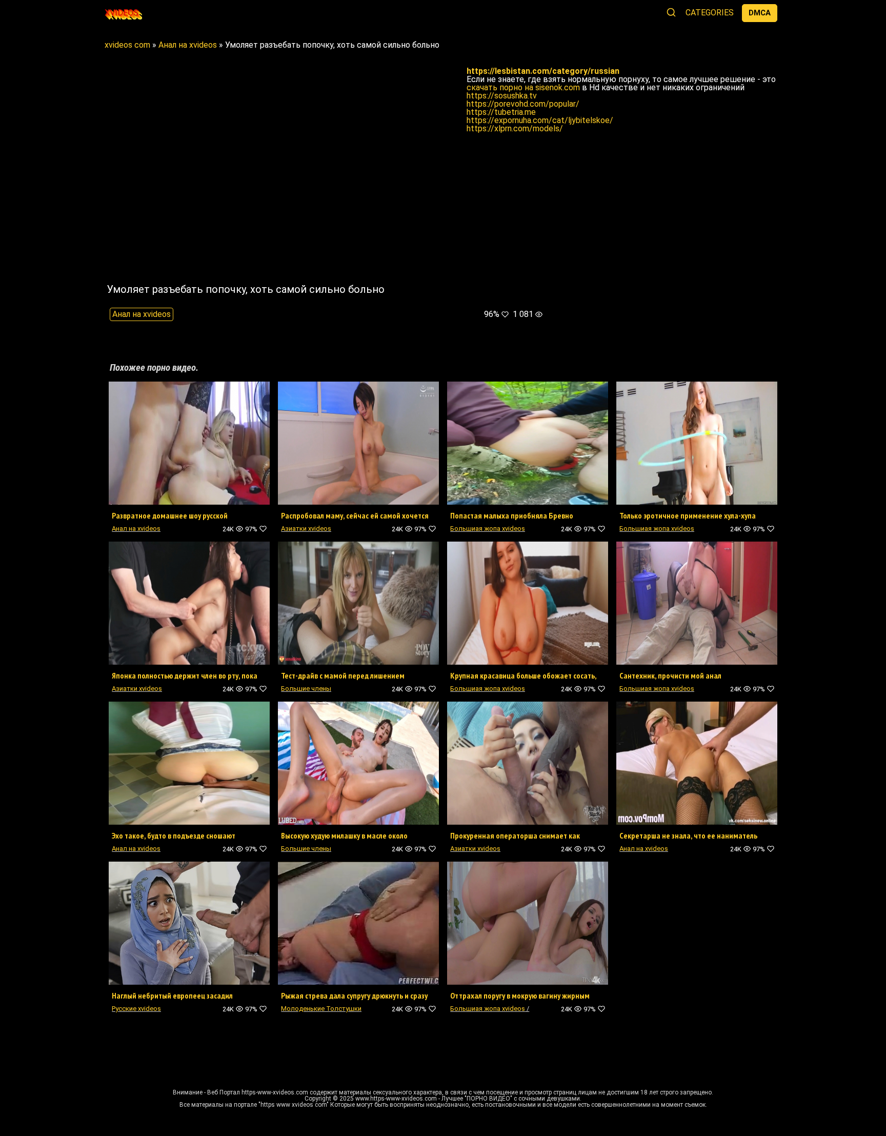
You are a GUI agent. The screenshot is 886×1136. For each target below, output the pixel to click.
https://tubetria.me (501, 112)
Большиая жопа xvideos (487, 528)
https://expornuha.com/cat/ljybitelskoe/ (540, 120)
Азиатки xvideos (306, 528)
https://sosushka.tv (502, 96)
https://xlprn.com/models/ (515, 128)
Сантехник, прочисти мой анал (670, 675)
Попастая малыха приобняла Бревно (511, 515)
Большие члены (306, 688)
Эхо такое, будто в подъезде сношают (173, 835)
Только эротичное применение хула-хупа (687, 515)
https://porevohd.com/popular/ (523, 104)
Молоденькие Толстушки (321, 1008)
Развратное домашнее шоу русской (170, 515)
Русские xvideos (136, 1008)
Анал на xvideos (141, 314)
